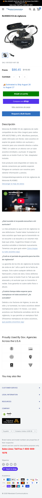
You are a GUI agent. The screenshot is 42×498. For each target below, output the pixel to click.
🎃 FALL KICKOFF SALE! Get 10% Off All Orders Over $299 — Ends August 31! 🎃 (21, 2)
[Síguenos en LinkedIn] (15, 464)
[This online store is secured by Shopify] (7, 413)
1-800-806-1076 (27, 5)
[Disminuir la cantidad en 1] (14, 77)
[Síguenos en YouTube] (11, 464)
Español (6, 431)
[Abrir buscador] (30, 9)
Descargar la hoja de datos (13, 184)
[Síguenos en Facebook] (3, 464)
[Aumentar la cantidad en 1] (25, 77)
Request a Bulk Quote (21, 114)
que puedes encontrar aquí (13, 322)
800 (27, 449)
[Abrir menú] (3, 9)
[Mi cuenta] (34, 9)
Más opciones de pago (21, 107)
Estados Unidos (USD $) (23, 431)
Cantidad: (6, 77)
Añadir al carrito (21, 94)
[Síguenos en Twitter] (7, 464)
